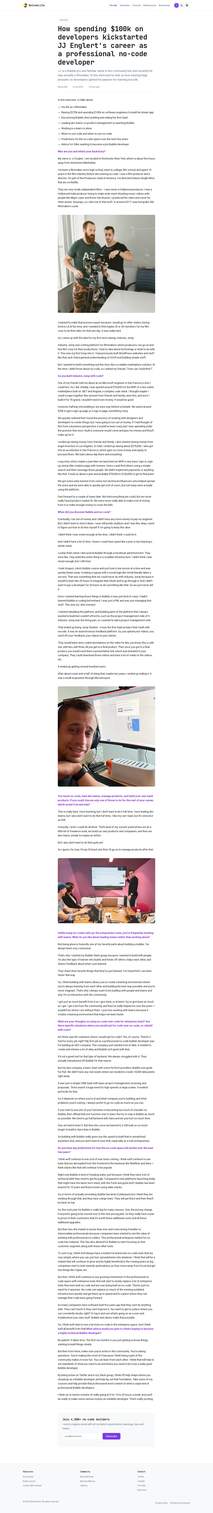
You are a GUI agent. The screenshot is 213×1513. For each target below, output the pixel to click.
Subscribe (111, 1436)
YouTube (141, 1485)
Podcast (137, 5)
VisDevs (84, 1485)
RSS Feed (141, 1490)
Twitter (140, 1477)
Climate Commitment (180, 1503)
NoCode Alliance (87, 1481)
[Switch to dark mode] (181, 5)
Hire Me (113, 5)
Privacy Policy (161, 1503)
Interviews (125, 5)
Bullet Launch (149, 5)
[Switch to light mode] (176, 5)
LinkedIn (141, 1481)
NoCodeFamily (86, 1477)
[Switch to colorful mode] (187, 5)
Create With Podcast (32, 1485)
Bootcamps (164, 5)
